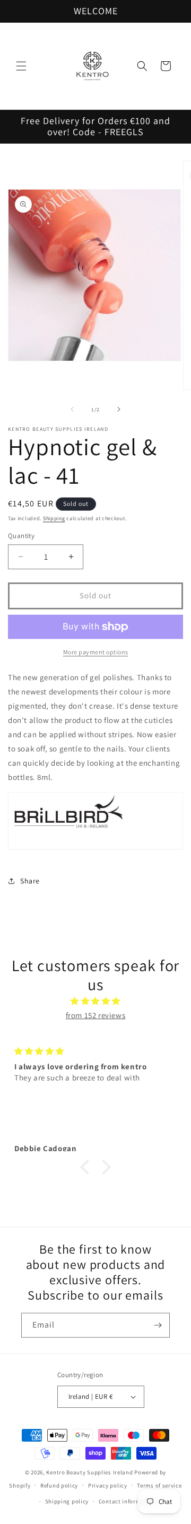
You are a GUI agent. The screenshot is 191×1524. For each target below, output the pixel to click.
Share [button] (30, 881)
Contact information (127, 1501)
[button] (21, 66)
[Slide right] (119, 409)
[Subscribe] (157, 1325)
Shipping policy (67, 1501)
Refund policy (59, 1485)
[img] (95, 1001)
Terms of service (159, 1485)
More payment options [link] (95, 652)
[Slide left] (72, 409)
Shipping (54, 518)
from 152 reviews (96, 1015)
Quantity (21, 535)
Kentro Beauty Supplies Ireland (89, 1472)
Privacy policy (107, 1485)
